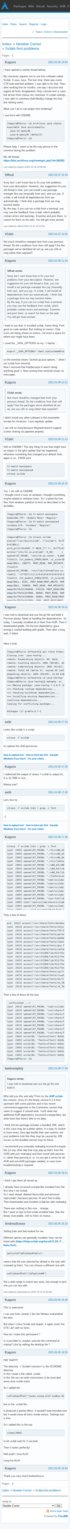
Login (44, 24)
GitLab (40, 6)
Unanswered (60, 31)
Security (52, 6)
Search (23, 24)
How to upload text (14, 755)
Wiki (31, 6)
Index (5, 24)
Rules (13, 24)
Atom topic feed (59, 1511)
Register (33, 24)
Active (47, 31)
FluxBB (63, 1516)
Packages (20, 6)
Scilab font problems (22, 48)
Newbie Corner (28, 44)
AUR (63, 6)
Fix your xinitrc (36, 758)
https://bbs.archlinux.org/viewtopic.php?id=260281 (34, 160)
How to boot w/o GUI (37, 755)
